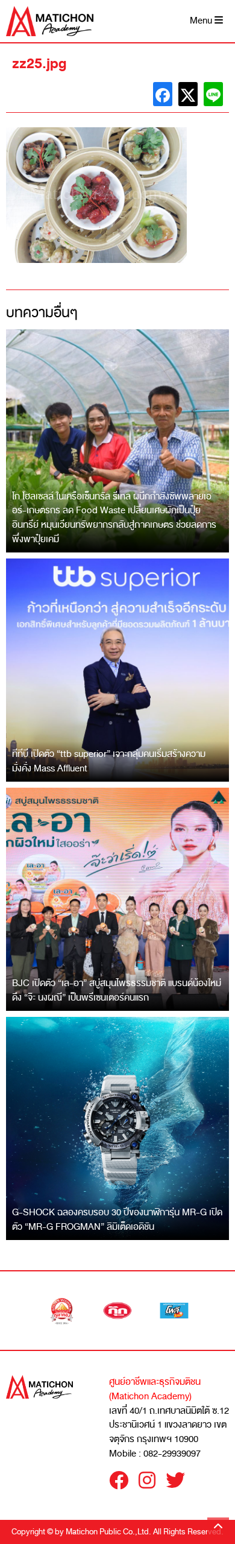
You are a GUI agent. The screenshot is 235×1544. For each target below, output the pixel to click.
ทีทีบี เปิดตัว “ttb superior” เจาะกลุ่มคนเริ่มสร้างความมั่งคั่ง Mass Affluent (108, 761)
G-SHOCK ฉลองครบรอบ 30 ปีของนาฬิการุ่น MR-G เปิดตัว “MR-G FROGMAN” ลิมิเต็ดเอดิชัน (117, 1219)
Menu (202, 21)
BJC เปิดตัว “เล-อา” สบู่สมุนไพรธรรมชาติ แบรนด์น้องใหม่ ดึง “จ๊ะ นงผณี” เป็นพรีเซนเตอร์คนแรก (116, 990)
